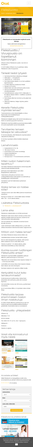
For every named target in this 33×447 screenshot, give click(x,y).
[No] (31, 442)
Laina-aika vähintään (8, 404)
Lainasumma (6, 392)
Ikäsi (3, 398)
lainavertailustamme (16, 46)
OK (16, 444)
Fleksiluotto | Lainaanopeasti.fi (12, 206)
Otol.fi (2, 13)
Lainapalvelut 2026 (10, 13)
